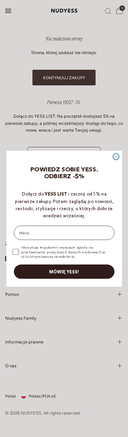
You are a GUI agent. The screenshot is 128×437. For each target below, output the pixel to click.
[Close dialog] (116, 156)
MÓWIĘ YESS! (64, 271)
